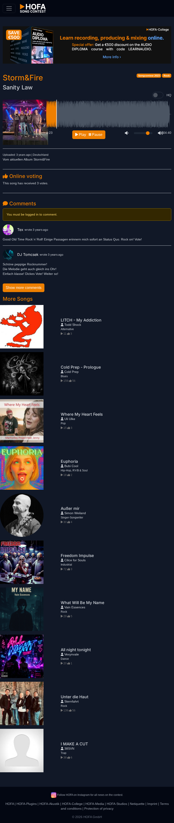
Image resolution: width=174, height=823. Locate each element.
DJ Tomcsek (28, 254)
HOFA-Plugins (27, 804)
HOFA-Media (94, 804)
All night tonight (76, 649)
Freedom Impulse (77, 555)
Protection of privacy (99, 808)
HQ (169, 95)
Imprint (152, 804)
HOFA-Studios (117, 804)
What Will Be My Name (82, 602)
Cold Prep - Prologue (81, 367)
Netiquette (137, 804)
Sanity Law (18, 87)
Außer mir (70, 508)
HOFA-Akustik (49, 804)
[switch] (157, 95)
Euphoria (69, 461)
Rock (167, 75)
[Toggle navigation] (9, 8)
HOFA (9, 804)
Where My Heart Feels (82, 414)
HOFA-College (72, 804)
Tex (20, 229)
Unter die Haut (74, 696)
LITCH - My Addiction (81, 320)
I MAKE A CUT (74, 743)
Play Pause (90, 135)
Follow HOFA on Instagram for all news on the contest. (89, 795)
